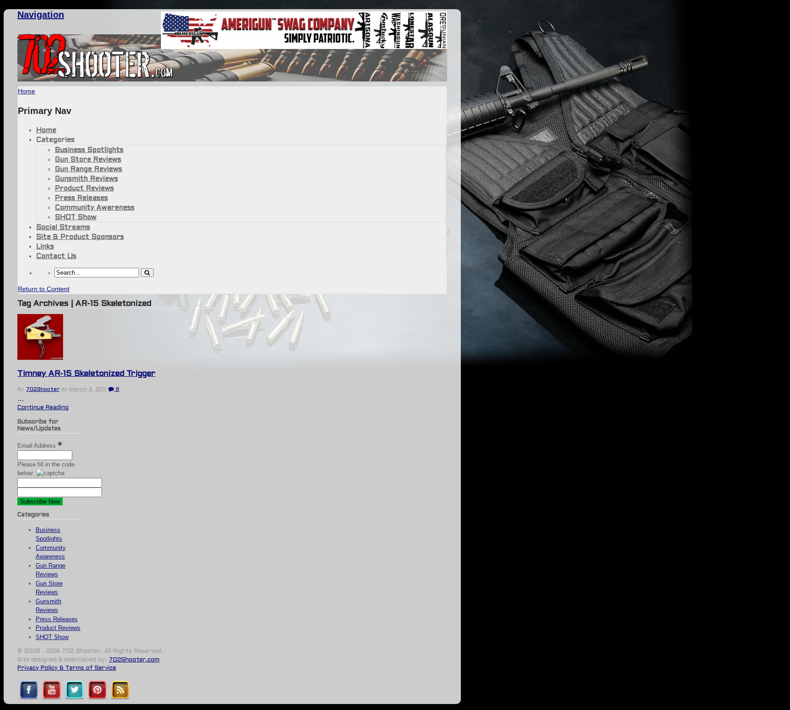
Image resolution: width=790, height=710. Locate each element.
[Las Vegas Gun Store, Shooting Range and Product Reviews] (95, 76)
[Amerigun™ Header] (304, 46)
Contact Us (56, 256)
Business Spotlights (89, 150)
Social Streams (63, 227)
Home (46, 130)
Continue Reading (43, 408)
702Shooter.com (134, 660)
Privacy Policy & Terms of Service (66, 668)
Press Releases (81, 198)
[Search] (147, 272)
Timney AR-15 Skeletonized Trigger (86, 374)
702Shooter (42, 389)
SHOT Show (75, 217)
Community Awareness (94, 208)
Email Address (37, 445)
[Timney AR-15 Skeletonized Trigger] (40, 357)
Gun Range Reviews (88, 169)
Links (45, 247)
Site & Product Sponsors (80, 237)
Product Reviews (84, 188)
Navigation (40, 15)
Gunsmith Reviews (86, 179)
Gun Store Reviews (88, 160)
